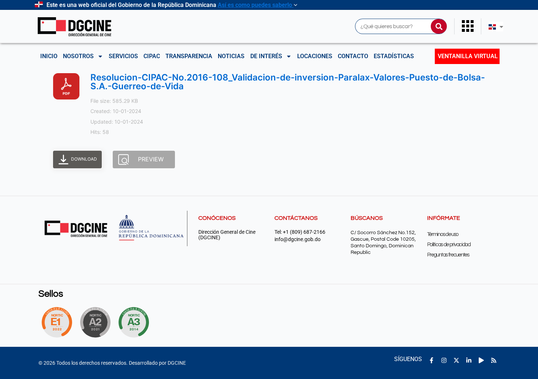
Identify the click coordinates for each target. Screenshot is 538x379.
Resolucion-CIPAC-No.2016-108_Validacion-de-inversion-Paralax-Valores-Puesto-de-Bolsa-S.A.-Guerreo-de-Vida (287, 81)
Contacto (353, 56)
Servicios (123, 56)
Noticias (231, 56)
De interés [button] (266, 56)
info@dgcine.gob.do (297, 239)
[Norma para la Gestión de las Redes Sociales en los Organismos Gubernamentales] (56, 322)
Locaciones (314, 56)
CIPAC (151, 56)
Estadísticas (394, 56)
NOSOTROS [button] (78, 56)
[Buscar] (439, 26)
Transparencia (188, 56)
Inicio (48, 56)
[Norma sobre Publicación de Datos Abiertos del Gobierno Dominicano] (135, 322)
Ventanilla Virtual (468, 56)
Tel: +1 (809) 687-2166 (299, 232)
